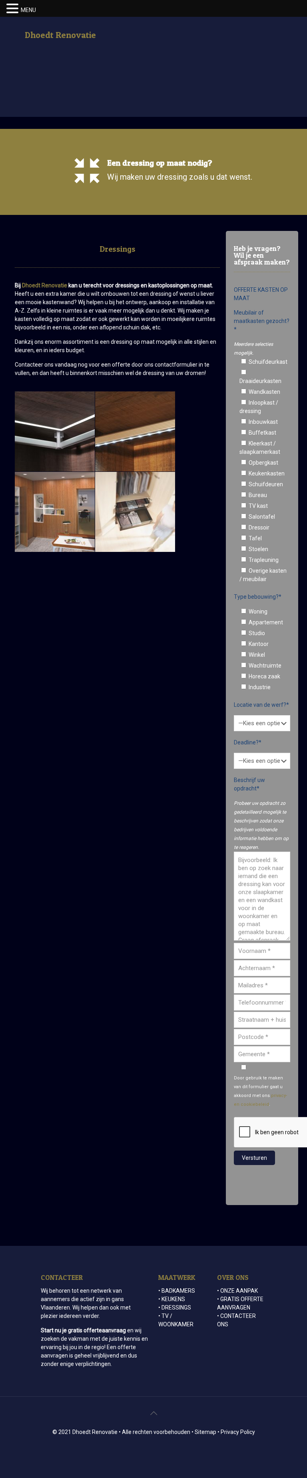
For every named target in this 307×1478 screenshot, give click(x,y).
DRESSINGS (176, 1307)
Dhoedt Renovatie (60, 35)
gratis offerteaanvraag (97, 1330)
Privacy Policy (238, 1432)
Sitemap (205, 1432)
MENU (28, 10)
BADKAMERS (178, 1290)
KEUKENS (173, 1299)
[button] (13, 9)
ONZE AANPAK (239, 1290)
